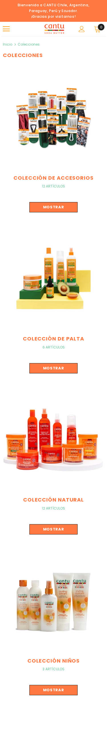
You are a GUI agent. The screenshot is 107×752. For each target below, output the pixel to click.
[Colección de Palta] (53, 278)
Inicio (7, 44)
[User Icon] (82, 29)
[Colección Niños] (53, 600)
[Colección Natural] (53, 439)
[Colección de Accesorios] (53, 117)
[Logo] (54, 28)
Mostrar (53, 207)
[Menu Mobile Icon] (6, 29)
